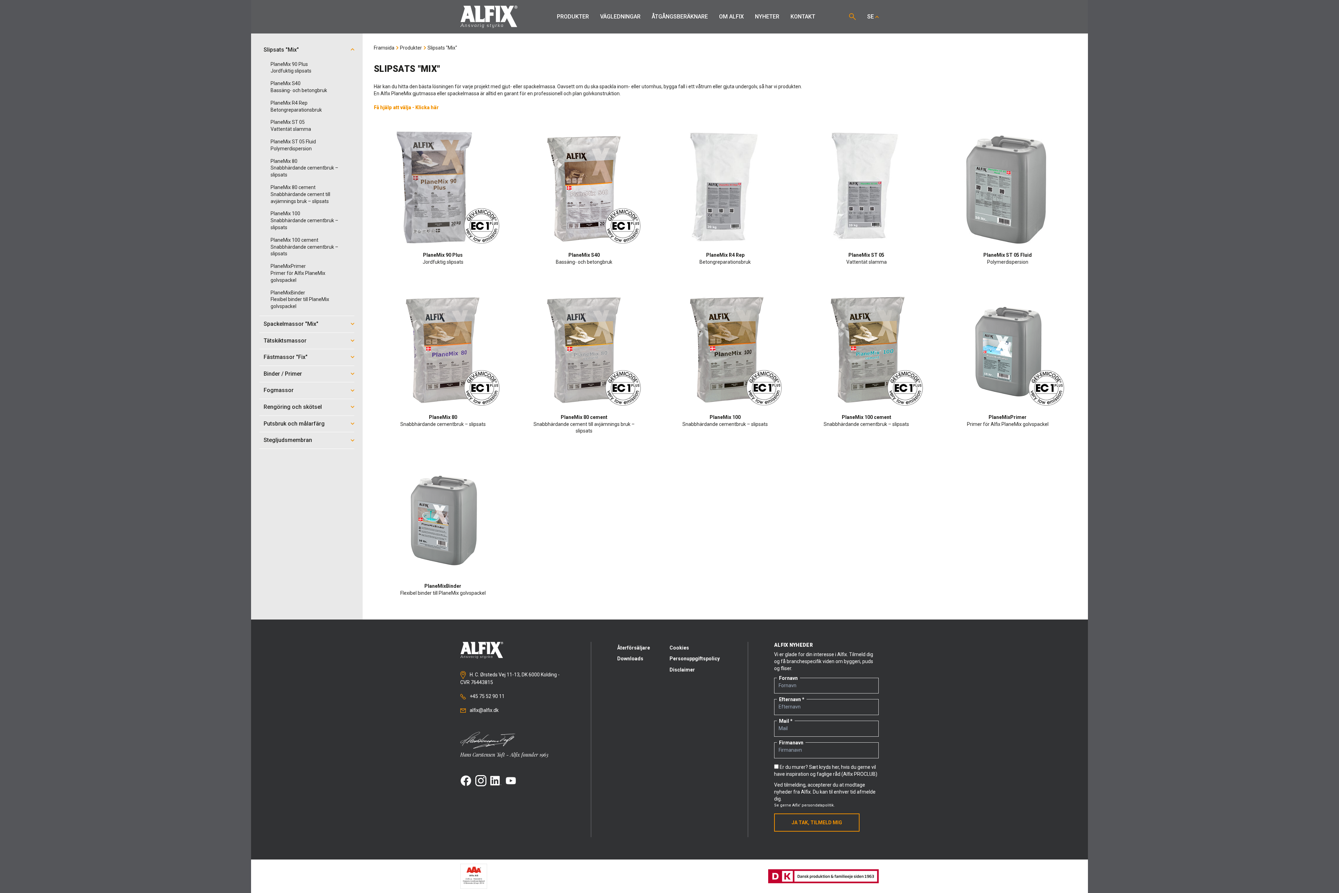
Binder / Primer (283, 373)
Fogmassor (279, 390)
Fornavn (788, 678)
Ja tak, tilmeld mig (817, 822)
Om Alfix (731, 16)
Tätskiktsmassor (285, 340)
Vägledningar (620, 16)
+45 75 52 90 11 (487, 696)
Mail (784, 721)
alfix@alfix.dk (484, 710)
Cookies (679, 648)
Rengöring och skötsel (293, 407)
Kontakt (802, 16)
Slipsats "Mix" (281, 49)
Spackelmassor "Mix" (291, 324)
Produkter (573, 16)
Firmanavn (791, 742)
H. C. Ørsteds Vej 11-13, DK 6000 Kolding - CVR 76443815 (510, 678)
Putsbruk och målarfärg (294, 423)
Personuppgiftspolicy (695, 658)
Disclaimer (682, 670)
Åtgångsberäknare (680, 16)
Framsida (384, 48)
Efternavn (790, 699)
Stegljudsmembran (288, 440)
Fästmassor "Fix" (286, 357)
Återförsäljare (633, 648)
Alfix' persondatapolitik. (813, 805)
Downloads (630, 658)
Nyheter (767, 16)
